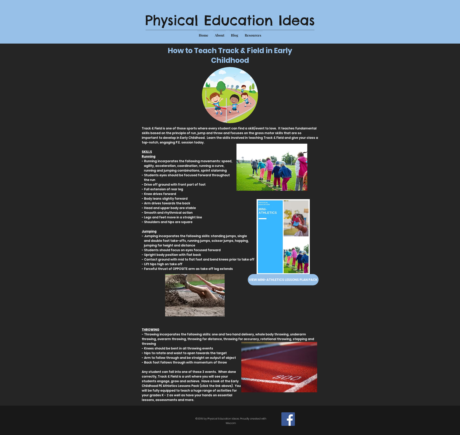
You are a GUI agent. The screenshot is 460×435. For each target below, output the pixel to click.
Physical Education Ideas (230, 20)
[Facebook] (288, 419)
